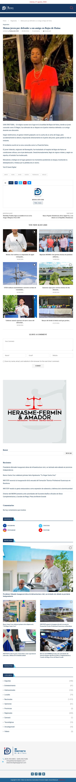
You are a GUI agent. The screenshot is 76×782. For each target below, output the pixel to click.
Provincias (38, 708)
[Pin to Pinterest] (25, 182)
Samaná (38, 718)
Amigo (6, 174)
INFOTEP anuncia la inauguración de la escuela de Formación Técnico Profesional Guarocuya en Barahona (56, 625)
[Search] (71, 8)
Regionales (14, 21)
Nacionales (38, 699)
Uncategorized (38, 727)
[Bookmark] (34, 232)
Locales (38, 695)
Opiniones (38, 704)
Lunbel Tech (62, 780)
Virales (44, 174)
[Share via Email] (29, 182)
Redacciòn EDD (14, 31)
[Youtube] (43, 774)
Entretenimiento (38, 686)
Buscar (5, 450)
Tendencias (35, 174)
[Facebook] (32, 774)
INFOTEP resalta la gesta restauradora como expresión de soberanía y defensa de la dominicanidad (37, 489)
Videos (38, 731)
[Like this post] (11, 182)
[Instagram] (39, 774)
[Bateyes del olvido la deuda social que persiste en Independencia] (56, 306)
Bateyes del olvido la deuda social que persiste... (56, 320)
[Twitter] (36, 774)
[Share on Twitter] (20, 182)
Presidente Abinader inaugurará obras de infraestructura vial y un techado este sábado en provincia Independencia (36, 595)
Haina (12, 174)
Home (4, 21)
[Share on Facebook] (16, 182)
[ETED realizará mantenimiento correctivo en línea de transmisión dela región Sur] (20, 273)
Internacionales (38, 690)
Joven (19, 174)
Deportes (38, 681)
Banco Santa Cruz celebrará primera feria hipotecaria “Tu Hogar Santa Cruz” (29, 475)
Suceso (27, 174)
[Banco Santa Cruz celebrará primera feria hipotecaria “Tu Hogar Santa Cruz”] (19, 611)
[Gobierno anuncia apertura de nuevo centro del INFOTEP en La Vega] (20, 306)
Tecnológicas (38, 722)
